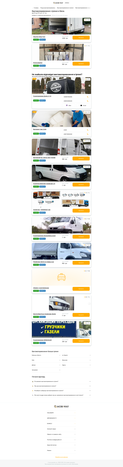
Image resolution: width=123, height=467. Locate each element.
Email (84, 105)
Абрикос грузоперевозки (41, 288)
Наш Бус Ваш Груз (39, 37)
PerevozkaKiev (37, 63)
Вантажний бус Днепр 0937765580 (44, 157)
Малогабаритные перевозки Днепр (44, 314)
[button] (60, 33)
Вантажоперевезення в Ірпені (65, 7)
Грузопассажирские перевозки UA (44, 184)
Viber (69, 105)
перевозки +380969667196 (41, 210)
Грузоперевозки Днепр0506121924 (44, 236)
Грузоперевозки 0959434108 (42, 340)
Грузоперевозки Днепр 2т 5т (42, 96)
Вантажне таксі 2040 (39, 129)
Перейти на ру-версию (61, 457)
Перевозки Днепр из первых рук (43, 262)
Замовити (81, 37)
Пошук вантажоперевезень (47, 7)
